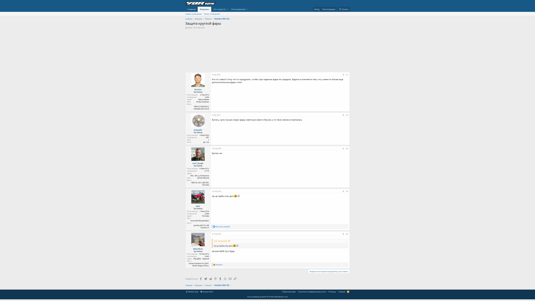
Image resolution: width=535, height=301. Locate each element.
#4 (347, 191)
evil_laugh (198, 163)
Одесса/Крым (203, 99)
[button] (227, 9)
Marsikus (198, 248)
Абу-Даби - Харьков (201, 259)
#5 (347, 234)
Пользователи (238, 9)
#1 (347, 74)
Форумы (204, 9)
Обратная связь (289, 291)
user (198, 206)
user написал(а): (221, 241)
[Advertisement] (267, 49)
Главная (191, 9)
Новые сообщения (193, 14)
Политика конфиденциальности (312, 291)
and (223, 226)
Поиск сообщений (212, 14)
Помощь (332, 291)
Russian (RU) (207, 291)
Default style (193, 291)
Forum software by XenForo (267, 297)
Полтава (205, 216)
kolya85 (198, 129)
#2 (347, 115)
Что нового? (219, 9)
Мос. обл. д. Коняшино (199, 175)
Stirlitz (189, 27)
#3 (347, 148)
